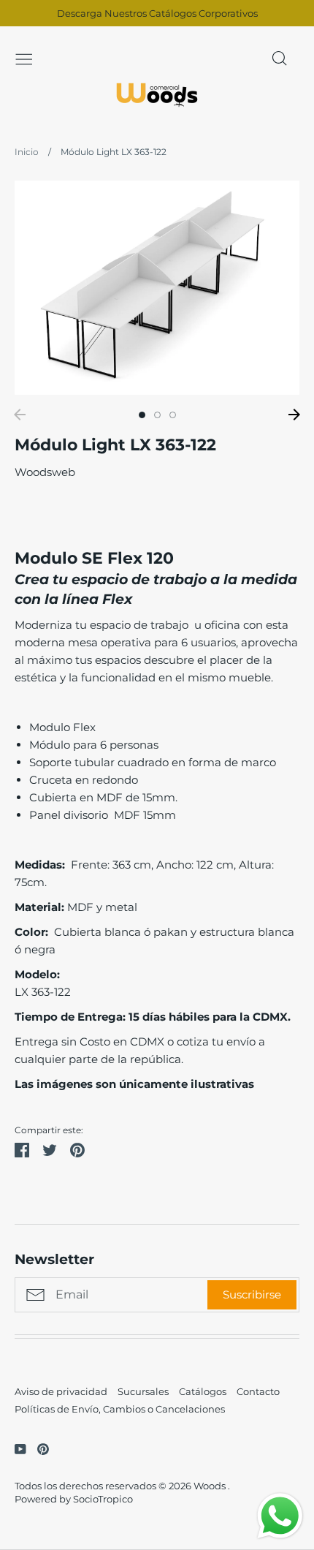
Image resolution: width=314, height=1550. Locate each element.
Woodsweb (45, 472)
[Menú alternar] (24, 57)
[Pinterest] (37, 1448)
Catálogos (202, 1391)
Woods (211, 1486)
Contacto (258, 1391)
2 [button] (157, 415)
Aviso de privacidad (61, 1391)
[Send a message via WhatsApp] (280, 1516)
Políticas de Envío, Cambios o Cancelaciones (120, 1409)
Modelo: (39, 974)
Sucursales (143, 1391)
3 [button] (172, 415)
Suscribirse (252, 1294)
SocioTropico (103, 1499)
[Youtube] (15, 1448)
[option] (157, 288)
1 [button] (142, 415)
